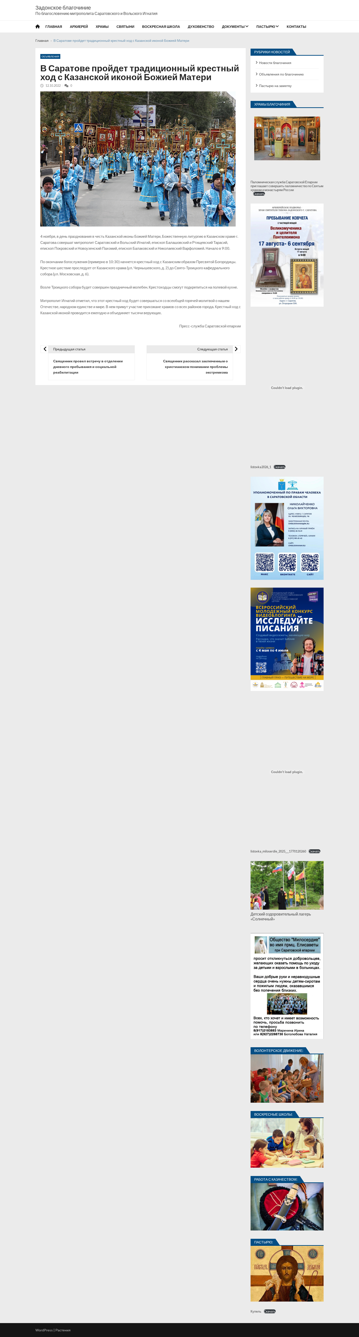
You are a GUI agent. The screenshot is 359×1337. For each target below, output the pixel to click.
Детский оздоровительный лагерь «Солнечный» (281, 916)
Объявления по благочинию (281, 74)
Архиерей (79, 26)
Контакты (296, 26)
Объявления (50, 56)
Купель (256, 1311)
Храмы (102, 26)
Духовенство (201, 26)
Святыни (125, 26)
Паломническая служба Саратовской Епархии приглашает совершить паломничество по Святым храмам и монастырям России (287, 186)
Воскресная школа (161, 26)
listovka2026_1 (261, 467)
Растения (63, 1330)
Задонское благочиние (63, 7)
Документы (233, 26)
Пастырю (265, 26)
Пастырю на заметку (275, 86)
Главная (53, 26)
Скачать (259, 194)
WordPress (44, 1330)
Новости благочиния (275, 63)
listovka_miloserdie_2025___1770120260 (278, 851)
